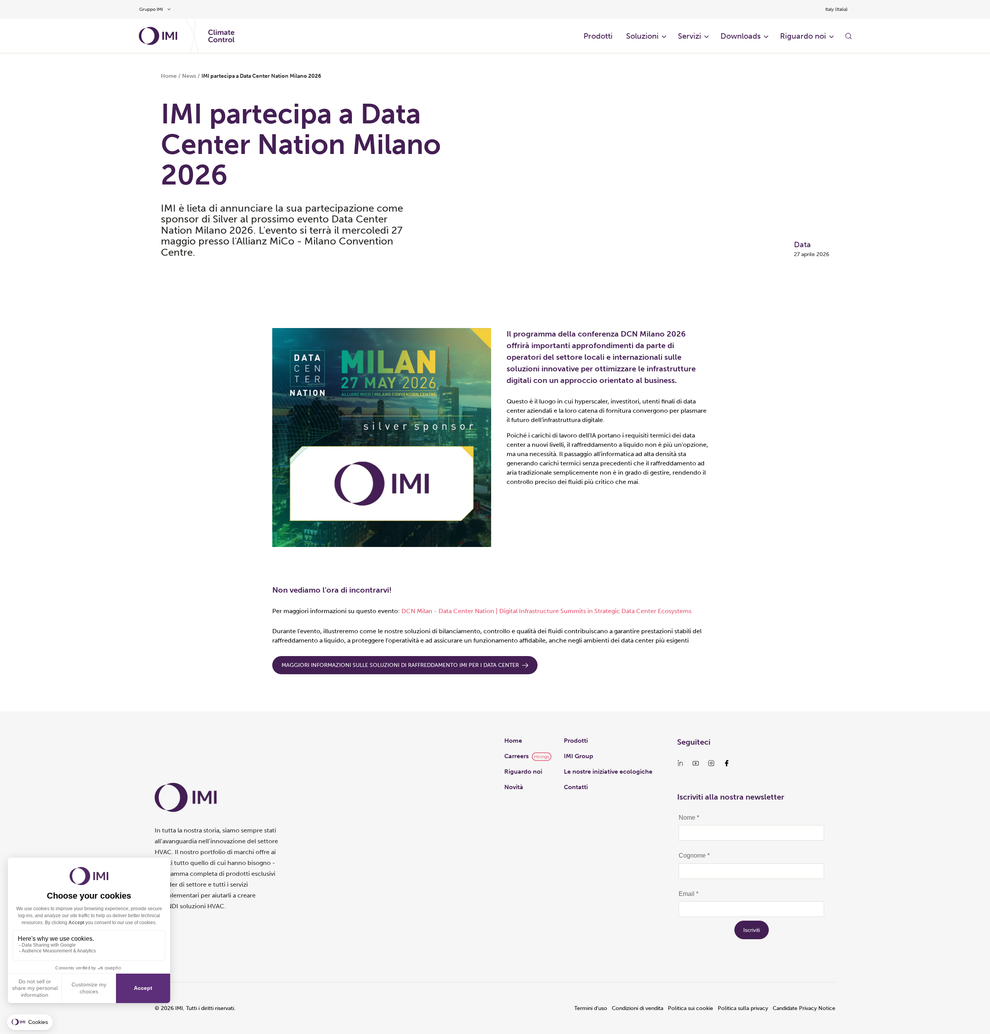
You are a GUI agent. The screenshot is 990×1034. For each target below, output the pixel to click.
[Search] (848, 36)
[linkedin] (680, 763)
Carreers (516, 756)
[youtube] (696, 763)
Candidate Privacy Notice (804, 1008)
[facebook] (727, 763)
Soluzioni (642, 36)
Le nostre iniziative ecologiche (608, 771)
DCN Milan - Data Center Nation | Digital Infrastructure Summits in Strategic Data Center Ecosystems (546, 611)
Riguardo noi (523, 771)
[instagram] (711, 763)
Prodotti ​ (599, 36)
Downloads (740, 36)
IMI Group (578, 756)
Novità (513, 787)
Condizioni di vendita (637, 1008)
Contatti (576, 787)
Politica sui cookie (690, 1008)
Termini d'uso (590, 1008)
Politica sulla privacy (743, 1008)
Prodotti (576, 740)
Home (169, 76)
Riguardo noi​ (803, 36)
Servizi (689, 36)
